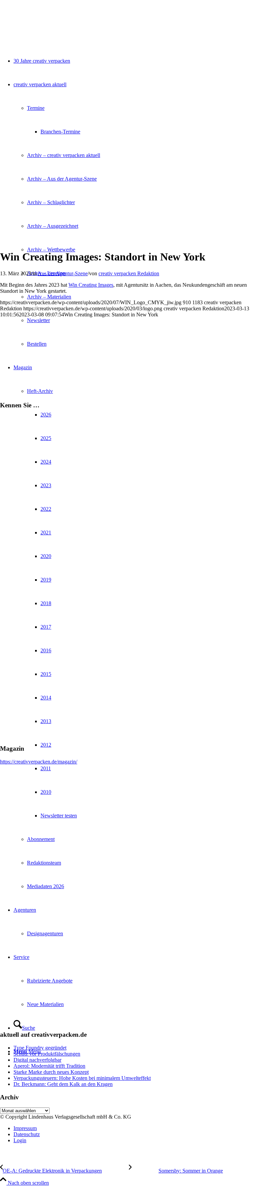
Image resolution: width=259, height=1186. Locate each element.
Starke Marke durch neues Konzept (51, 1072)
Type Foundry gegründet (39, 1048)
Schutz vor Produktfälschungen (46, 1054)
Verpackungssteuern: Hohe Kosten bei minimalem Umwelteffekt (82, 1078)
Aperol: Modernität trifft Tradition (49, 1066)
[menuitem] (136, 1128)
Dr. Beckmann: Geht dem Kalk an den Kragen (63, 1084)
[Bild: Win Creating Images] (84, 240)
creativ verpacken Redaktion (128, 273)
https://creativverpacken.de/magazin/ (38, 761)
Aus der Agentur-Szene (63, 273)
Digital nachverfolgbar (37, 1060)
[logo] (50, 32)
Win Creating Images (90, 285)
